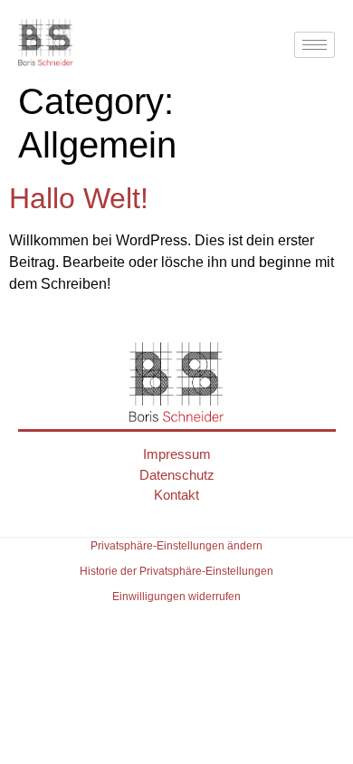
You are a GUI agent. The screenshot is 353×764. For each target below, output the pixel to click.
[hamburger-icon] (314, 45)
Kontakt (176, 494)
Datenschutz (177, 474)
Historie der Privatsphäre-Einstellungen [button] (176, 571)
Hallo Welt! (78, 198)
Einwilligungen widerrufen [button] (176, 596)
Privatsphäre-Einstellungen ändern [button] (176, 546)
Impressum (177, 454)
